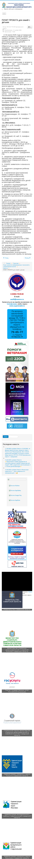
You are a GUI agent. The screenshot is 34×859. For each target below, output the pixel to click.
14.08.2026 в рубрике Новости (18, 463)
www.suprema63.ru (17, 306)
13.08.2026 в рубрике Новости (16, 471)
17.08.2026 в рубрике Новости (18, 452)
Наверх (30, 592)
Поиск (5, 436)
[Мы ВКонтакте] (17, 419)
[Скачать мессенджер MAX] (17, 398)
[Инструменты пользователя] (29, 27)
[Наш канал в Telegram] (17, 426)
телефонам (12, 304)
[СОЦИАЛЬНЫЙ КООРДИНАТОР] (17, 553)
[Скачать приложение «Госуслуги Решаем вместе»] (17, 487)
